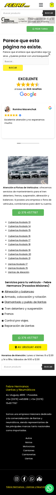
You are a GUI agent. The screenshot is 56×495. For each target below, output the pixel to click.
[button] (40, 5)
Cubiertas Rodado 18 (19, 244)
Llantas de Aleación (18, 272)
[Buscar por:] (26, 61)
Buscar (49, 13)
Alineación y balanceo (19, 291)
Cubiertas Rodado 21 (19, 258)
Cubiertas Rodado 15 (19, 230)
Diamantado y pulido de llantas (25, 302)
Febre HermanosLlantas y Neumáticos (20, 388)
